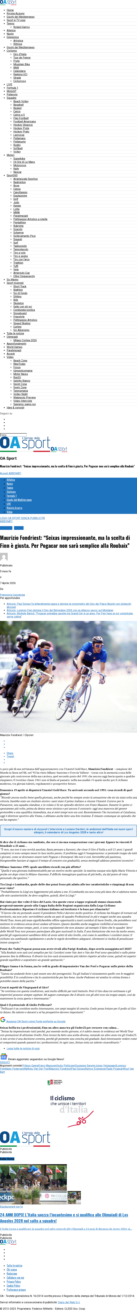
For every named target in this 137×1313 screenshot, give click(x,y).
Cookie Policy (13, 1286)
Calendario (19, 71)
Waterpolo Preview (24, 397)
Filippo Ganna (30, 1065)
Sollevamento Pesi (24, 236)
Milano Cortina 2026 (25, 340)
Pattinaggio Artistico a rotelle (30, 219)
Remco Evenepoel (95, 1068)
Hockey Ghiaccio (23, 125)
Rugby (17, 145)
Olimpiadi (12, 336)
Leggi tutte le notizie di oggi (23, 1048)
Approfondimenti (16, 343)
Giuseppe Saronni (85, 1065)
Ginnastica (13, 37)
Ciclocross (19, 81)
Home (10, 10)
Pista (16, 61)
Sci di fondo (20, 293)
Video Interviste (22, 400)
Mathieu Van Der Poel (36, 1068)
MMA (16, 212)
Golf (15, 199)
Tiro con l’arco (21, 259)
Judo (16, 202)
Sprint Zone (20, 384)
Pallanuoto (19, 141)
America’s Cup (21, 272)
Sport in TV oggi (16, 20)
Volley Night (20, 394)
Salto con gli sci (22, 306)
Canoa (17, 189)
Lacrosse (18, 135)
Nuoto (10, 33)
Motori (10, 155)
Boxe (16, 185)
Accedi (11, 353)
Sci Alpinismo (21, 330)
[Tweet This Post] (72, 744)
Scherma (18, 232)
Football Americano (24, 121)
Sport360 (12, 175)
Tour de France (22, 57)
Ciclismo (12, 50)
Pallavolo (12, 94)
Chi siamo (12, 1270)
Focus (17, 367)
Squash (17, 239)
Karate (17, 205)
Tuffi (15, 266)
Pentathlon (19, 222)
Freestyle (19, 316)
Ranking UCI (20, 74)
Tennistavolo (20, 249)
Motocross (19, 165)
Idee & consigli (15, 407)
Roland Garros (21, 27)
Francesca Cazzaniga (12, 594)
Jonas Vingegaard (105, 1065)
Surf (15, 242)
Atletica (11, 30)
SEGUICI (5, 1062)
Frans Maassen (47, 1065)
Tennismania (20, 390)
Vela (16, 269)
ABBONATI (15, 473)
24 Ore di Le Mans (24, 162)
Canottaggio (20, 192)
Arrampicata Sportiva (25, 179)
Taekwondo (20, 246)
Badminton (19, 182)
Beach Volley (21, 101)
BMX (16, 67)
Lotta (16, 209)
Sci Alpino (12, 279)
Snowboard (20, 313)
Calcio (17, 111)
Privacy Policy (14, 1282)
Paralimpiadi (20, 215)
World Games (14, 347)
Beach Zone (20, 360)
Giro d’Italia (19, 54)
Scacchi (17, 229)
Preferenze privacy (16, 1290)
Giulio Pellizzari (65, 1065)
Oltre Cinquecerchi (24, 276)
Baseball (18, 104)
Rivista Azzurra (15, 13)
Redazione (12, 1274)
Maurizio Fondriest (60, 1068)
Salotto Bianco (21, 380)
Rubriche (18, 226)
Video (10, 357)
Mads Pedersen (14, 1068)
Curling (17, 326)
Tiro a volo (19, 252)
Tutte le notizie (15, 333)
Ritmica (17, 44)
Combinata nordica (24, 310)
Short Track (19, 286)
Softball (18, 148)
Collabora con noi (15, 1278)
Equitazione (20, 195)
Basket (17, 108)
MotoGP (11, 91)
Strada (17, 77)
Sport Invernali (15, 283)
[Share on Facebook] (72, 741)
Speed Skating (21, 323)
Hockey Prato (21, 131)
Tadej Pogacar (114, 1068)
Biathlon (18, 289)
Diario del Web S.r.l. (69, 1302)
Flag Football (21, 118)
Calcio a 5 (19, 114)
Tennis (10, 23)
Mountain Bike (21, 64)
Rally (16, 168)
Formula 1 (12, 87)
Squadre (11, 97)
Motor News (20, 374)
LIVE (9, 84)
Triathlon (18, 262)
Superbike (19, 158)
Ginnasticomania (22, 370)
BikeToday (19, 364)
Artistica (18, 40)
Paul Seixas (78, 1068)
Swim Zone (20, 387)
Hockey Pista (21, 128)
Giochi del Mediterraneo (21, 16)
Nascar (17, 172)
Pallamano (19, 138)
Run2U (17, 377)
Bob (15, 299)
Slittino (17, 296)
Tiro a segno (20, 256)
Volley (17, 151)
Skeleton (18, 303)
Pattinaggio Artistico (25, 320)
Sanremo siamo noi (24, 404)
